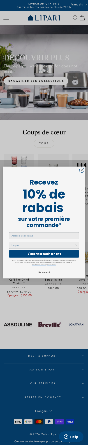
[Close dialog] (81, 170)
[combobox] (43, 245)
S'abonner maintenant (44, 254)
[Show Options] (76, 245)
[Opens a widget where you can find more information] (71, 437)
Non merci (43, 272)
